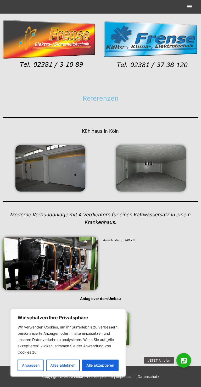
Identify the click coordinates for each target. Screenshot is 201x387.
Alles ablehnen (62, 365)
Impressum (125, 376)
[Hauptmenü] (189, 7)
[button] (183, 360)
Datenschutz (148, 376)
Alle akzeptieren (100, 365)
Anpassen (31, 365)
